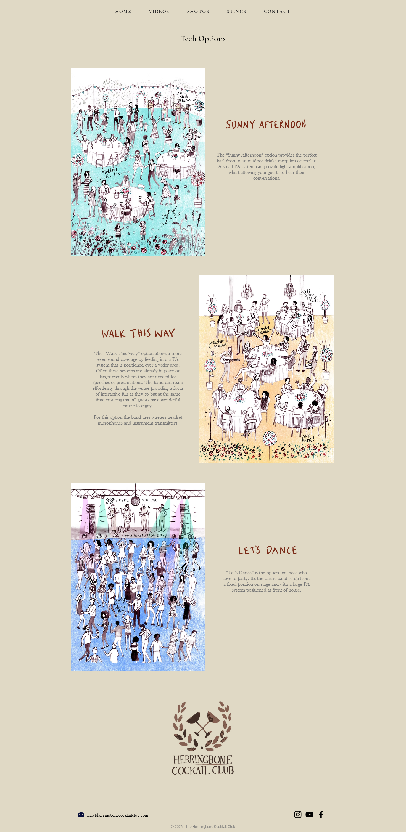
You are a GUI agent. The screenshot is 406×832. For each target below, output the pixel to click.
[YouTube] (309, 814)
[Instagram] (298, 814)
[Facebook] (321, 814)
